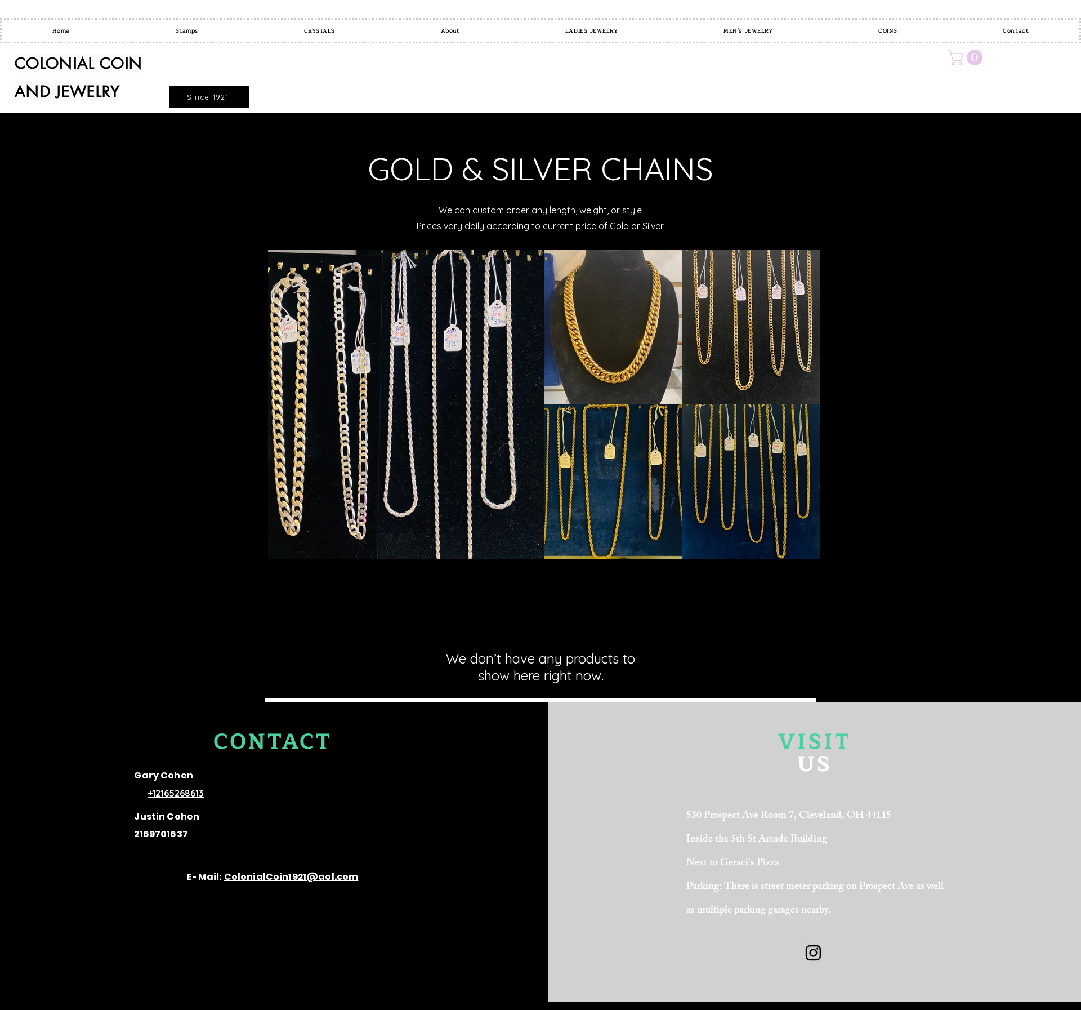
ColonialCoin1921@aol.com (291, 876)
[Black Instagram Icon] (813, 952)
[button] (967, 57)
